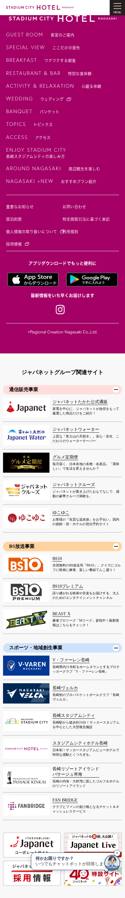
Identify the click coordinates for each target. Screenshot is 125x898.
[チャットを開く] (112, 863)
